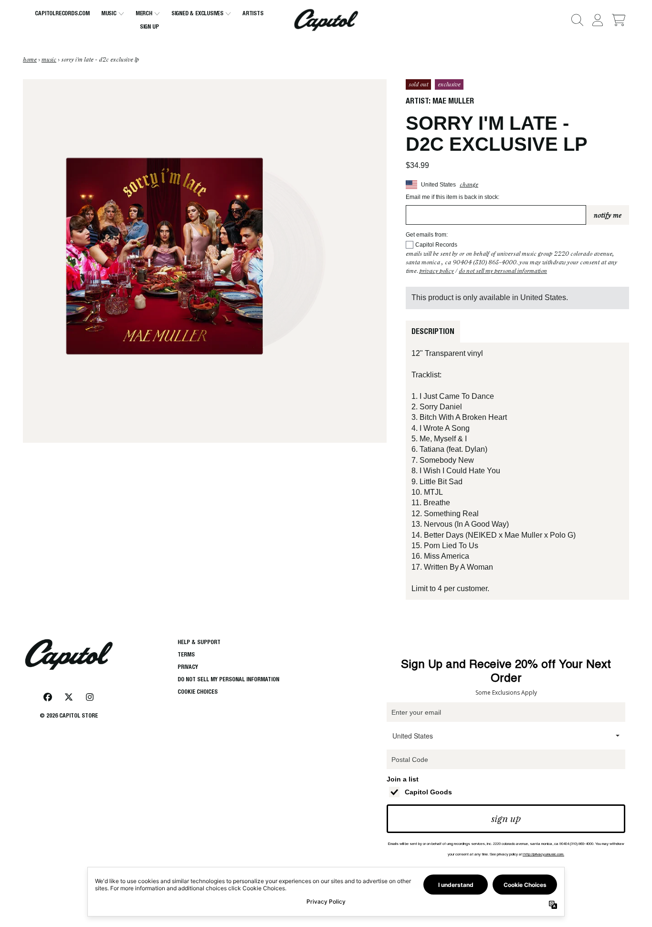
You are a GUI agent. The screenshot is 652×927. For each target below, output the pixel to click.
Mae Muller (453, 100)
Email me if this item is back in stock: (452, 197)
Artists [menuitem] (252, 13)
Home (30, 59)
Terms (186, 654)
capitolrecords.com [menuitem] (62, 13)
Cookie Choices (198, 691)
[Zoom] (205, 261)
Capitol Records (436, 244)
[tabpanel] (517, 471)
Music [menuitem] (108, 13)
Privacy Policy (437, 271)
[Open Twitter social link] (68, 697)
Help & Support (199, 642)
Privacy (188, 666)
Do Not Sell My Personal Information (503, 271)
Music (49, 59)
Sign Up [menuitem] (149, 26)
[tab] (433, 332)
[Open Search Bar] (576, 20)
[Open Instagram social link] (89, 697)
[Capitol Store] (326, 20)
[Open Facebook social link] (47, 697)
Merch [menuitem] (144, 13)
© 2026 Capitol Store (69, 715)
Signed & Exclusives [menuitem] (197, 13)
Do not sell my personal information (228, 679)
